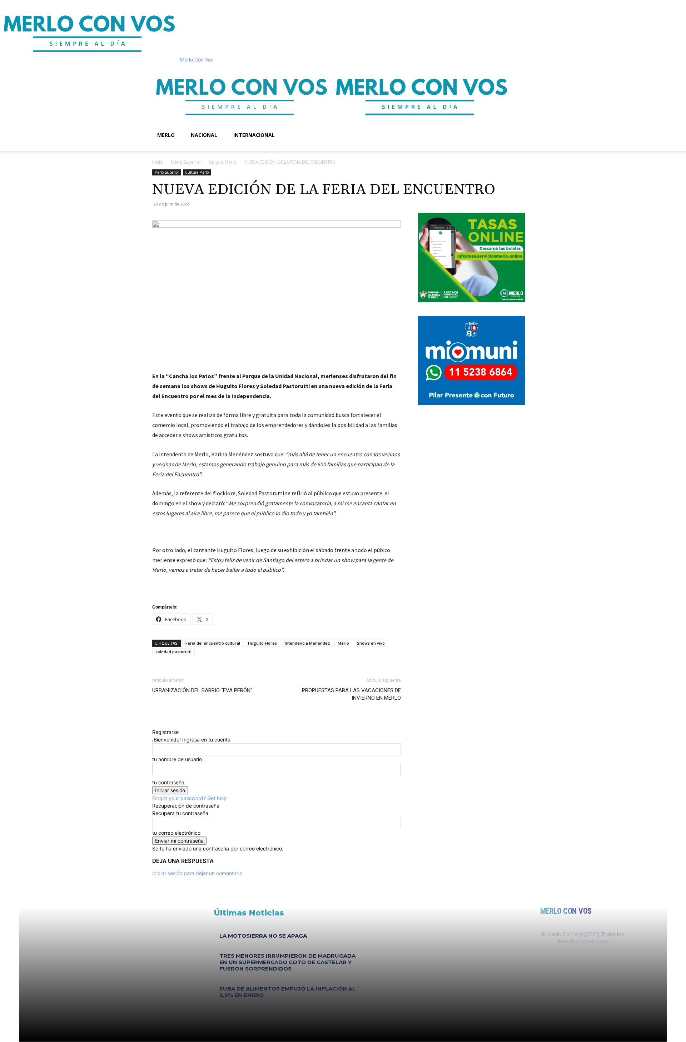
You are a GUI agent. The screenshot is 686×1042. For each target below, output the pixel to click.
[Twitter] (170, 147)
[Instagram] (165, 147)
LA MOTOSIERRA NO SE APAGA (263, 935)
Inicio (157, 162)
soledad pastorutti (173, 651)
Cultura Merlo (223, 162)
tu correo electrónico (176, 833)
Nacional (204, 135)
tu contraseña (168, 782)
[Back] (154, 724)
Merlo (166, 135)
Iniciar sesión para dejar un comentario (197, 873)
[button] (525, 72)
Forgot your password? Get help (189, 798)
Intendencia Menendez (307, 643)
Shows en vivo (371, 643)
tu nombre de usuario (177, 759)
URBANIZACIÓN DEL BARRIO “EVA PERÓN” (202, 690)
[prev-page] (216, 1006)
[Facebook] (160, 147)
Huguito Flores (262, 643)
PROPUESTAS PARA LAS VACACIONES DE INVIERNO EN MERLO (351, 694)
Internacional (254, 135)
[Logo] (242, 122)
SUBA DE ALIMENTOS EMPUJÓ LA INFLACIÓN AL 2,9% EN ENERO (287, 991)
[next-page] (220, 1006)
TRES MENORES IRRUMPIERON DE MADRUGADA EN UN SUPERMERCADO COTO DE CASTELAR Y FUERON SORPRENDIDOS (287, 962)
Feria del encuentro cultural (212, 643)
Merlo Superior (186, 162)
